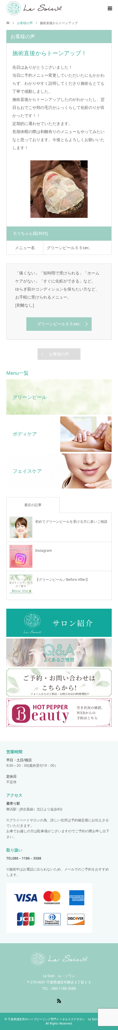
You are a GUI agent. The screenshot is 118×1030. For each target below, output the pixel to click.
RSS (59, 1000)
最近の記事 (33, 504)
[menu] (109, 8)
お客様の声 (59, 354)
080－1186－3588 (26, 858)
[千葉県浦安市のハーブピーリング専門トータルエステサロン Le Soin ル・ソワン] (59, 963)
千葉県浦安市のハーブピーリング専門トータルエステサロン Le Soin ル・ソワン (60, 1019)
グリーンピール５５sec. (59, 323)
